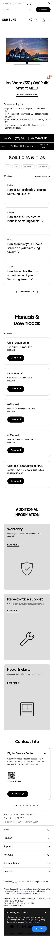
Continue (43, 9)
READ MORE (13, 544)
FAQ (16, 167)
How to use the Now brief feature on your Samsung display (24, 126)
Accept (39, 928)
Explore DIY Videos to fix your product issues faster (26, 109)
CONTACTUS (43, 146)
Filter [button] (9, 176)
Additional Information (22, 146)
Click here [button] (16, 793)
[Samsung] (8, 20)
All (7, 167)
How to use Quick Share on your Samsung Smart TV (27, 121)
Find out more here (32, 922)
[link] (48, 77)
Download (16, 357)
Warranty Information (27, 94)
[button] (27, 192)
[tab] (16, 805)
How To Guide (28, 167)
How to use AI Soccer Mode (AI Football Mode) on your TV (26, 115)
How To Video (43, 167)
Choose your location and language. (18, 3)
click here (23, 894)
